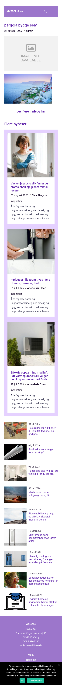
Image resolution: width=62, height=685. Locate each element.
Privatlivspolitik (35, 680)
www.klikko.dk (34, 645)
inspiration (17, 201)
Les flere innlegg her (31, 111)
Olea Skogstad (40, 195)
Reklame (31, 659)
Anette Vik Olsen (36, 288)
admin (29, 30)
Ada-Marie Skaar (37, 384)
